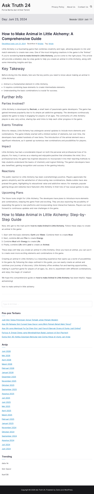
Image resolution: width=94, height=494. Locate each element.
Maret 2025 (7, 415)
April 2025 (6, 410)
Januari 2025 (8, 423)
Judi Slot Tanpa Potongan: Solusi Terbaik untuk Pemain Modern (30, 320)
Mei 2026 (6, 355)
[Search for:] (47, 304)
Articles (40, 44)
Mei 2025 (6, 406)
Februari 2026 (8, 368)
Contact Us (83, 7)
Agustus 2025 (8, 394)
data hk (5, 463)
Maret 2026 (7, 364)
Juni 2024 (6, 449)
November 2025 (9, 381)
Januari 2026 (8, 372)
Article (51, 44)
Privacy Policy (58, 7)
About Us (71, 7)
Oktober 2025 (8, 385)
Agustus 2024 (8, 440)
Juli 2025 (6, 398)
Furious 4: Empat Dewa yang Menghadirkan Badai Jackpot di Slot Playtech (35, 332)
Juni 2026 (6, 351)
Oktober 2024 (8, 432)
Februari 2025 (8, 419)
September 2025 (9, 389)
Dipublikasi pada (14, 44)
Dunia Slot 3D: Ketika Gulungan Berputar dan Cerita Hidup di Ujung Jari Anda (36, 337)
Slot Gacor (6, 469)
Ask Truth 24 (16, 5)
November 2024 (9, 427)
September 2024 (9, 436)
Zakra (58, 490)
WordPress (68, 490)
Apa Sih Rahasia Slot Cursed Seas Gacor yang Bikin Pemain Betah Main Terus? (36, 324)
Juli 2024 (6, 444)
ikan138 (5, 474)
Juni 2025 (6, 402)
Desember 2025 (9, 377)
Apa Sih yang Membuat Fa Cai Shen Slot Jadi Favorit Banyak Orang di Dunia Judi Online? (41, 328)
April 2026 (6, 360)
